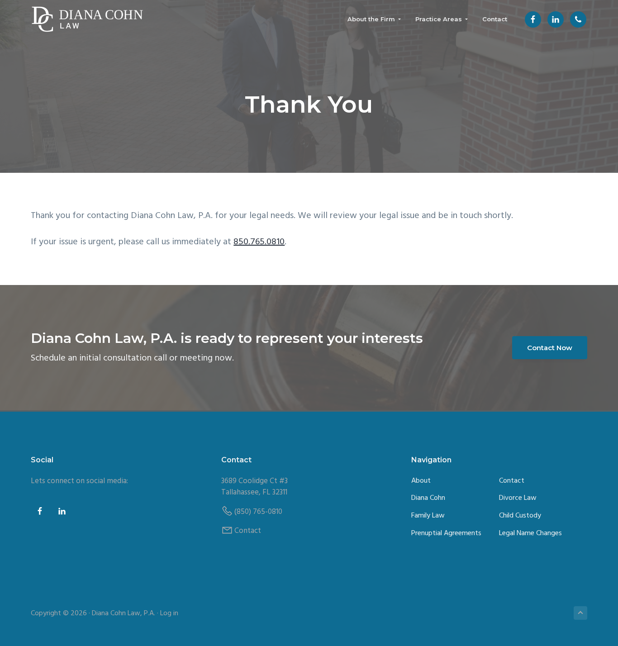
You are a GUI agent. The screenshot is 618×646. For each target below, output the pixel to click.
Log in (169, 613)
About (421, 481)
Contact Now (549, 347)
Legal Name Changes (530, 533)
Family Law (428, 516)
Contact (247, 531)
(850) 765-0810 (258, 512)
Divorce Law (518, 498)
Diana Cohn (428, 498)
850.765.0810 (259, 242)
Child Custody (520, 516)
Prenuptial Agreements (446, 533)
